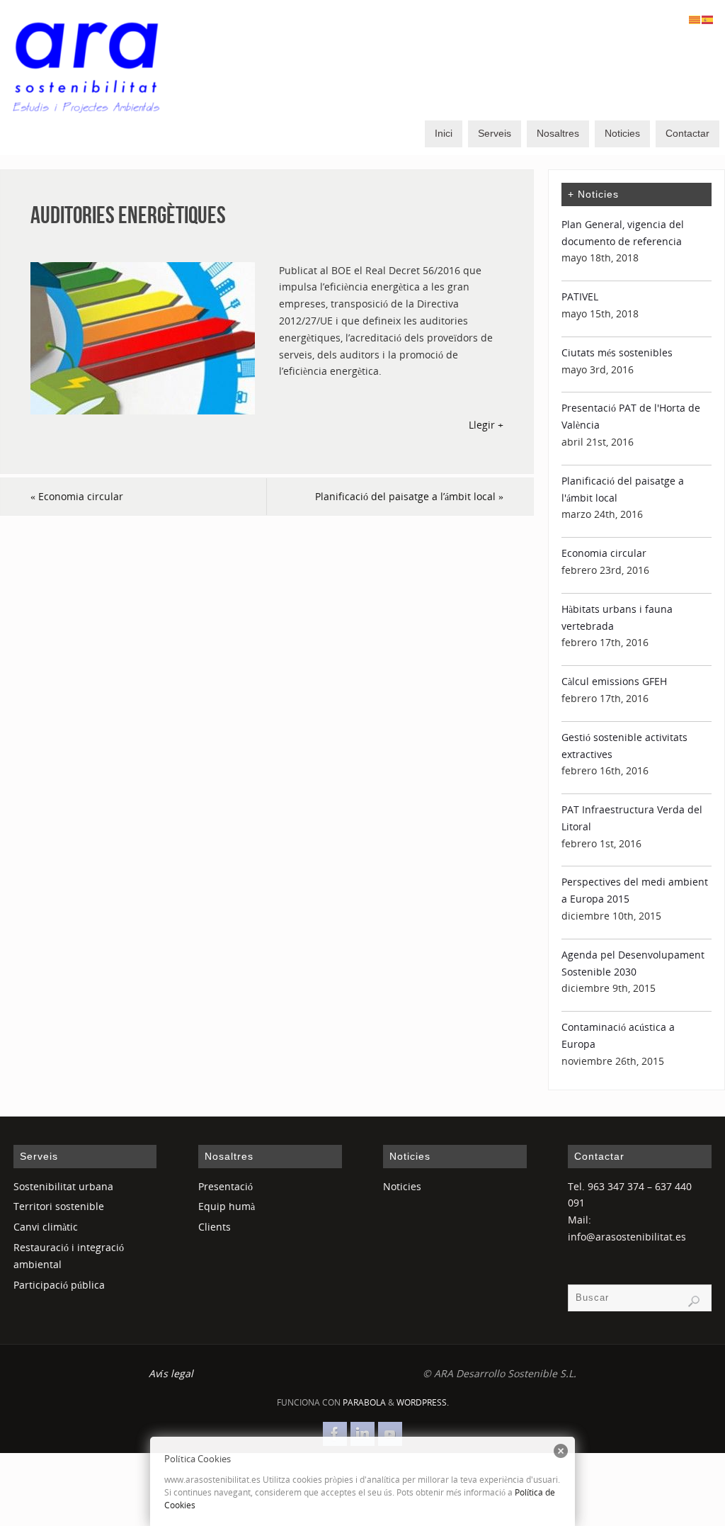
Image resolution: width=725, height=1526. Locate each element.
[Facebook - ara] (335, 1434)
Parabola (364, 1402)
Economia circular (76, 496)
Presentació (225, 1186)
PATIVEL (579, 296)
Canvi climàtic (45, 1226)
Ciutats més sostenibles (617, 352)
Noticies (402, 1186)
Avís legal (171, 1373)
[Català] (695, 19)
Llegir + (486, 424)
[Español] (708, 19)
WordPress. (422, 1402)
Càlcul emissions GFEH (614, 681)
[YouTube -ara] (390, 1434)
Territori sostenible (58, 1206)
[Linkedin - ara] (362, 1434)
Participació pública (59, 1285)
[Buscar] (694, 1301)
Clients (214, 1226)
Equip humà (226, 1206)
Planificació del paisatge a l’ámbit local (409, 496)
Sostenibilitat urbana (63, 1186)
